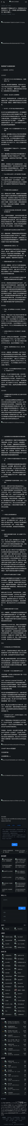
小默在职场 (9, 1117)
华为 (25, 1103)
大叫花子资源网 (6, 1118)
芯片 (19, 1113)
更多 (25, 925)
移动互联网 (15, 1111)
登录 (26, 2)
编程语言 (19, 1110)
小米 (12, 1105)
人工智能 (8, 825)
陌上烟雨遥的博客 (16, 1117)
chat (2, 1102)
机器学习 (19, 1107)
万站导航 (20, 1120)
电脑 (14, 1109)
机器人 (13, 825)
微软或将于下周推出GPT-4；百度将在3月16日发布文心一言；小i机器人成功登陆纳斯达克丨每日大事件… (13, 836)
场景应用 (5, 1105)
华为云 (2, 1105)
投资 (23, 1105)
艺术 (17, 1113)
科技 (6, 1111)
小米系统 (15, 1105)
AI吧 (7, 1120)
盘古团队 (25, 1109)
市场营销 (19, 1105)
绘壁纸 (16, 1120)
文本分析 (3, 1107)
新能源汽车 (9, 1107)
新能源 (6, 1107)
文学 (25, 1105)
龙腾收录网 (12, 1118)
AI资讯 (9, 5)
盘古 (22, 1109)
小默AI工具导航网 (6, 835)
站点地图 (14, 1122)
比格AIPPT (23, 1118)
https (4, 1103)
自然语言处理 (11, 1113)
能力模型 (6, 1113)
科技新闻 (19, 825)
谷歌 (21, 1113)
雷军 (3, 1114)
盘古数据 (3, 1110)
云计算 (13, 1103)
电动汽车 (7, 1109)
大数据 (9, 1105)
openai (8, 1103)
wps (11, 1102)
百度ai (19, 1109)
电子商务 (11, 1109)
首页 (6, 5)
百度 (16, 1109)
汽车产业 (4, 1109)
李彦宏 (23, 1107)
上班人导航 (11, 1120)
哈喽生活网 (23, 1117)
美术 (23, 1111)
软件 (23, 1113)
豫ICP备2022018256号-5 (19, 1124)
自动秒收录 (18, 1118)
